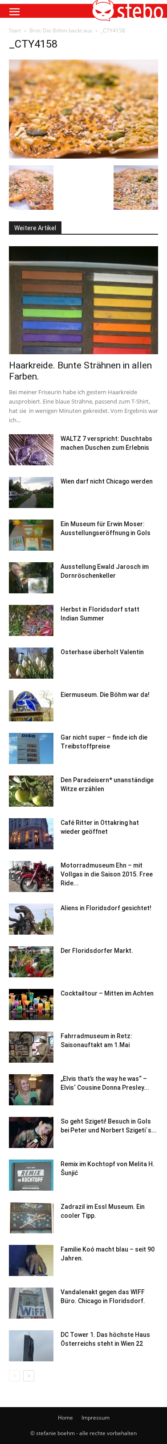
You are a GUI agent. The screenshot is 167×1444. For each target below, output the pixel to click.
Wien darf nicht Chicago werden (107, 481)
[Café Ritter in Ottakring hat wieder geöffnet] (31, 833)
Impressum (95, 1417)
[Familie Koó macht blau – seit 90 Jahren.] (31, 1260)
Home (65, 1417)
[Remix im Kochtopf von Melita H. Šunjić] (31, 1175)
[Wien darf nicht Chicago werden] (31, 492)
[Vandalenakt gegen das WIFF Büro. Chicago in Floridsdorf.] (31, 1303)
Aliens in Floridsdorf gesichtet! (106, 908)
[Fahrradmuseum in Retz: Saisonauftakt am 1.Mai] (31, 1047)
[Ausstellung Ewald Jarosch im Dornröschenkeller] (31, 577)
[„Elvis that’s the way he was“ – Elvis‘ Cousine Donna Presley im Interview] (31, 1089)
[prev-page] (14, 1375)
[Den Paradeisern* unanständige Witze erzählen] (31, 791)
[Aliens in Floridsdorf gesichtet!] (31, 919)
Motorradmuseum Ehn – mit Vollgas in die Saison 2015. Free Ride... (107, 874)
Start (15, 30)
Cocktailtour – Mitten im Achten (107, 993)
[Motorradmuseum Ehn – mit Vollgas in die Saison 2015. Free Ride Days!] (31, 876)
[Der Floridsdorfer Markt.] (31, 961)
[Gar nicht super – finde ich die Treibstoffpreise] (31, 748)
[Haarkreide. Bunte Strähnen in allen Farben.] (83, 300)
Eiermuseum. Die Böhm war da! (105, 694)
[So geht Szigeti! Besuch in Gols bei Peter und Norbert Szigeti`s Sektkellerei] (31, 1132)
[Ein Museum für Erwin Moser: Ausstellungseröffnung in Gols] (31, 535)
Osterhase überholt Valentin (102, 652)
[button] (14, 12)
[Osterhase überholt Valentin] (31, 663)
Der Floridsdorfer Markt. (97, 950)
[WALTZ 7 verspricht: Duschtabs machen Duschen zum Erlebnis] (31, 449)
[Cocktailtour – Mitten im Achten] (31, 1004)
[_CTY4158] (83, 156)
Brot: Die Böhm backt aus (60, 30)
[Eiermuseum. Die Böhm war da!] (31, 705)
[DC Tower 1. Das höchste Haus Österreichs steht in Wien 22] (31, 1345)
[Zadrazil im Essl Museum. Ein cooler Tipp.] (31, 1217)
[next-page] (28, 1375)
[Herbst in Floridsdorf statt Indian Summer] (31, 620)
